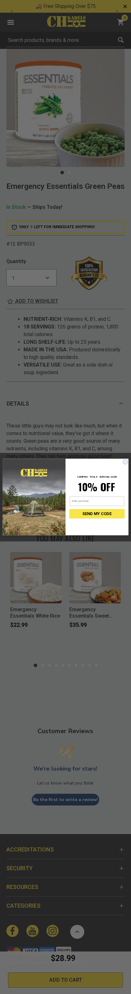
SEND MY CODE (97, 514)
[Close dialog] (125, 462)
